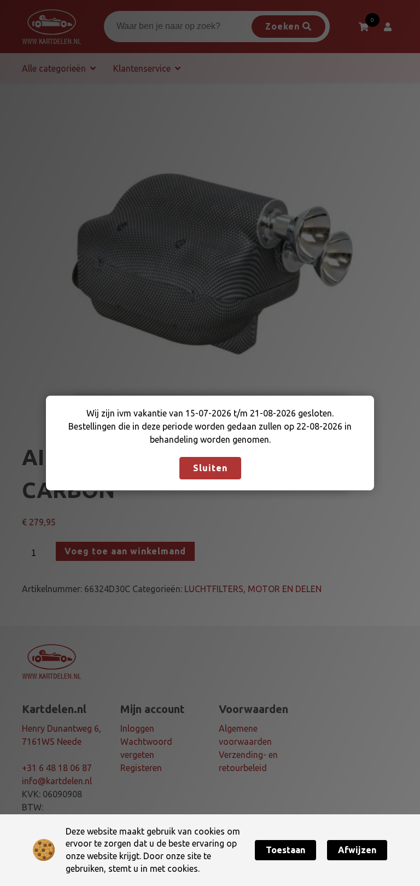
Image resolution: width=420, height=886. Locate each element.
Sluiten (210, 468)
